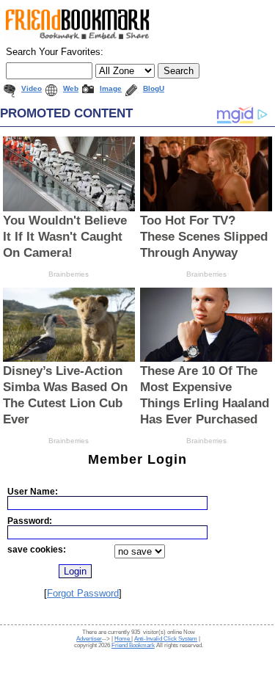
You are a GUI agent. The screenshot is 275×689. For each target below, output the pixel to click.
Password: (29, 520)
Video (31, 88)
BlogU (153, 88)
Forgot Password (83, 593)
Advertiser (89, 638)
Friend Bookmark (133, 645)
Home (122, 638)
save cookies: (36, 549)
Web (70, 88)
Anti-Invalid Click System (165, 638)
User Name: (32, 491)
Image (111, 88)
